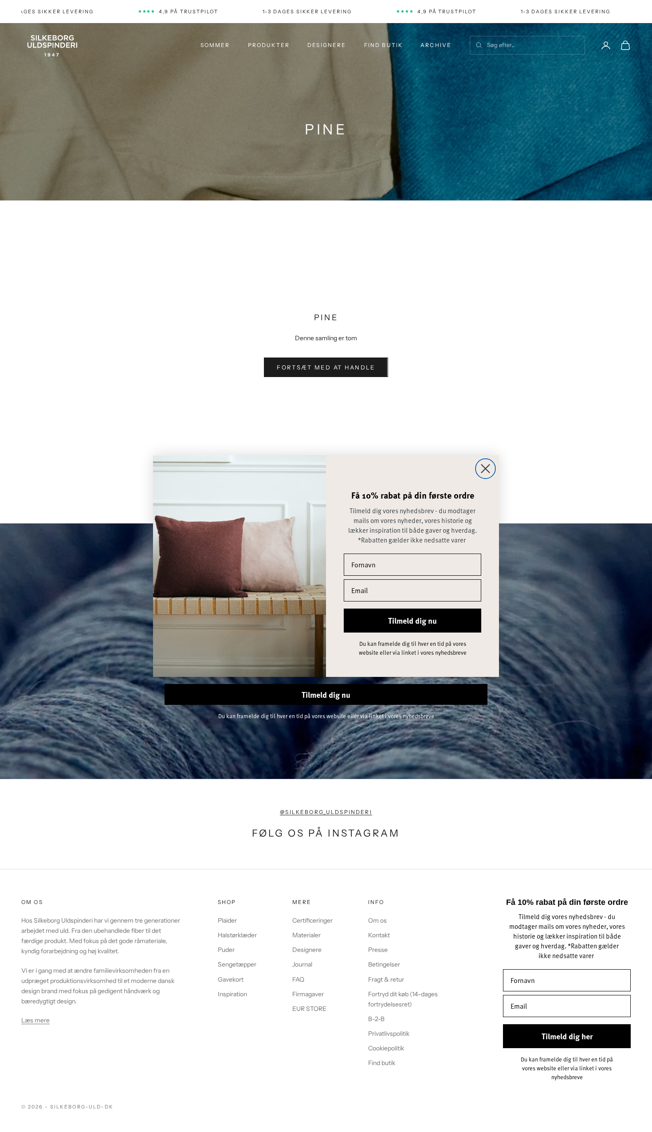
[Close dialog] (485, 469)
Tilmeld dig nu (412, 620)
